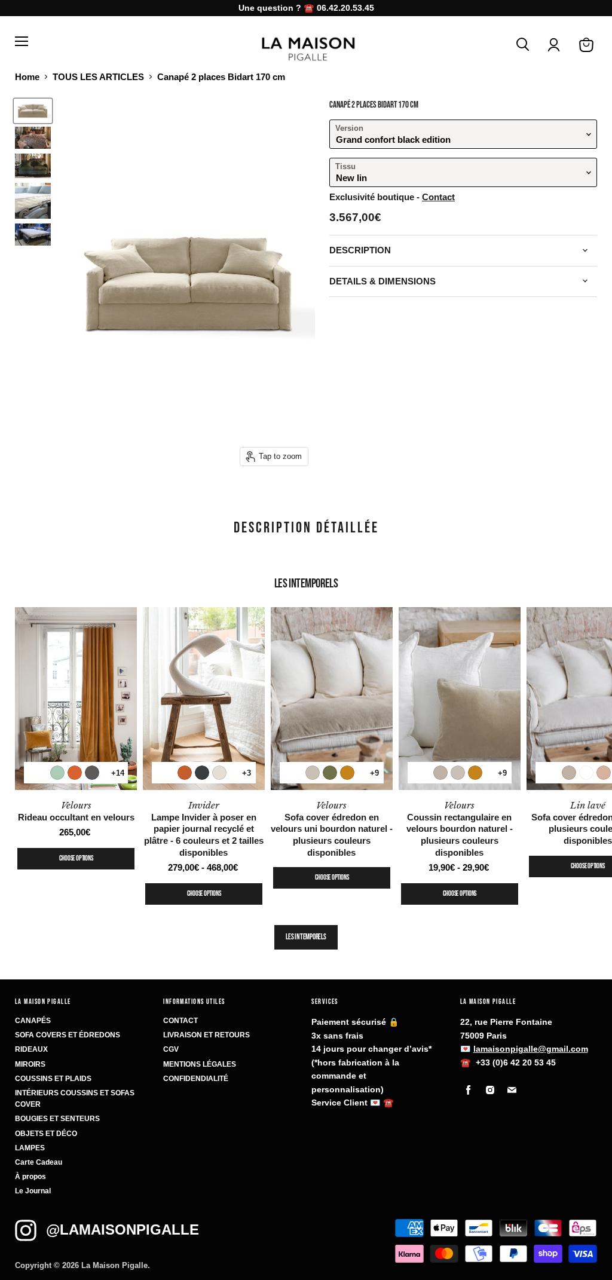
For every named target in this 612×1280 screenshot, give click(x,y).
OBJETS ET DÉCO (46, 1133)
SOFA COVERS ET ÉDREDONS (67, 1035)
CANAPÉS (33, 1020)
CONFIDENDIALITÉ (195, 1078)
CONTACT (180, 1020)
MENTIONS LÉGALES (199, 1064)
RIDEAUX (31, 1049)
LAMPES (30, 1148)
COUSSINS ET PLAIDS (53, 1078)
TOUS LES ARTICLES (98, 77)
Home (27, 77)
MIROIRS (30, 1064)
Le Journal (33, 1191)
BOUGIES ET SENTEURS (57, 1118)
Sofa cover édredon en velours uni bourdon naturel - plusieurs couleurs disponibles (332, 829)
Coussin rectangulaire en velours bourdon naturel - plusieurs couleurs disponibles (459, 829)
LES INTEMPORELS (306, 937)
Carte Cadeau (38, 1162)
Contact (438, 197)
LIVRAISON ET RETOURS (206, 1035)
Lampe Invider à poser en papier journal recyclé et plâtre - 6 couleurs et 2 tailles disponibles (204, 829)
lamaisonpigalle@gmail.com (530, 1049)
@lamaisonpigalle (122, 1229)
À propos (30, 1176)
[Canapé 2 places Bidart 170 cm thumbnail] (33, 111)
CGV (171, 1049)
